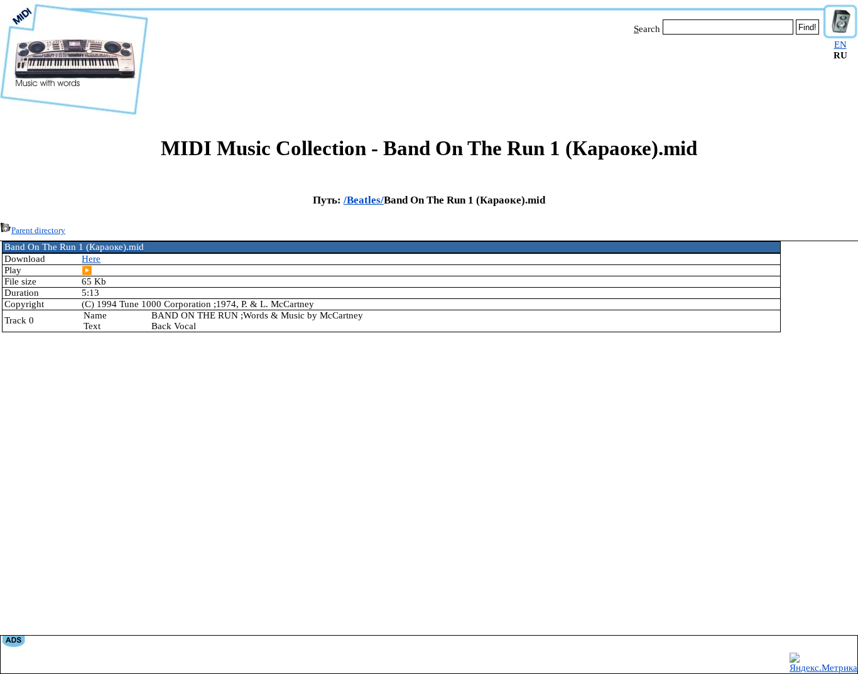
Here (91, 259)
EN (840, 45)
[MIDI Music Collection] (74, 115)
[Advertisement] (485, 74)
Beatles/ (365, 200)
